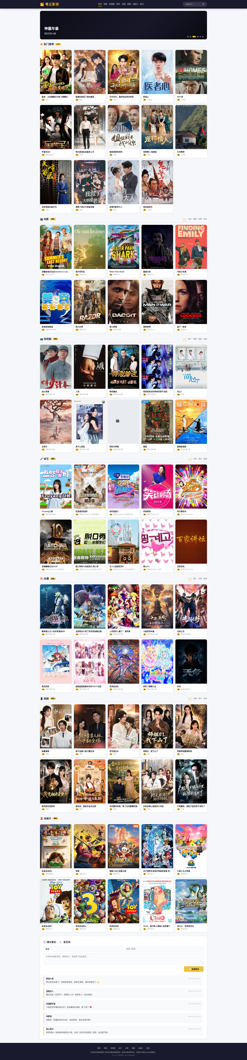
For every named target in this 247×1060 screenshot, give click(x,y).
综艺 (118, 4)
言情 (195, 698)
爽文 (200, 698)
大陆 (195, 459)
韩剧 (195, 339)
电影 (105, 4)
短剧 (129, 4)
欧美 (205, 459)
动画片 (135, 4)
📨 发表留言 (194, 969)
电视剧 (112, 4)
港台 (200, 459)
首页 (100, 4)
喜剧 (195, 219)
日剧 (205, 339)
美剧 (200, 339)
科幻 (205, 219)
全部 (184, 219)
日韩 (200, 579)
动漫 (124, 4)
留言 (142, 4)
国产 (190, 339)
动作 (190, 219)
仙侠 (205, 698)
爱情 (200, 219)
